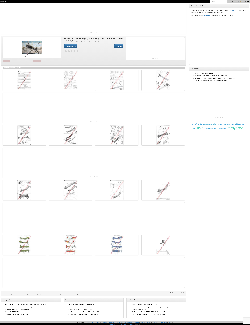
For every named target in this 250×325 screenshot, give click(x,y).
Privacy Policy (122, 324)
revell (242, 128)
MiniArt (123, 322)
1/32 (202, 124)
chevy (192, 124)
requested (206, 15)
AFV (157, 322)
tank (243, 124)
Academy (104, 322)
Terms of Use (112, 324)
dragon (194, 128)
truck (239, 124)
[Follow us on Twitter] (248, 1)
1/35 (236, 124)
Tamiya (93, 322)
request (232, 10)
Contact (131, 324)
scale (232, 124)
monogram (217, 128)
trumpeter (227, 124)
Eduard (136, 322)
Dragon (118, 322)
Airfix (141, 322)
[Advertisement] (60, 18)
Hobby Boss (163, 322)
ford (216, 124)
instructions (209, 124)
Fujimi (170, 322)
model (210, 128)
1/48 (199, 124)
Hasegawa (130, 322)
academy (221, 124)
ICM (153, 322)
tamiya (232, 128)
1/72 (196, 124)
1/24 (207, 128)
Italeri (98, 322)
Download (119, 46)
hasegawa (224, 128)
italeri (201, 128)
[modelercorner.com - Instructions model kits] (3, 1)
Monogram (147, 322)
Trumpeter (111, 322)
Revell (88, 322)
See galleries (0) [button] (71, 46)
